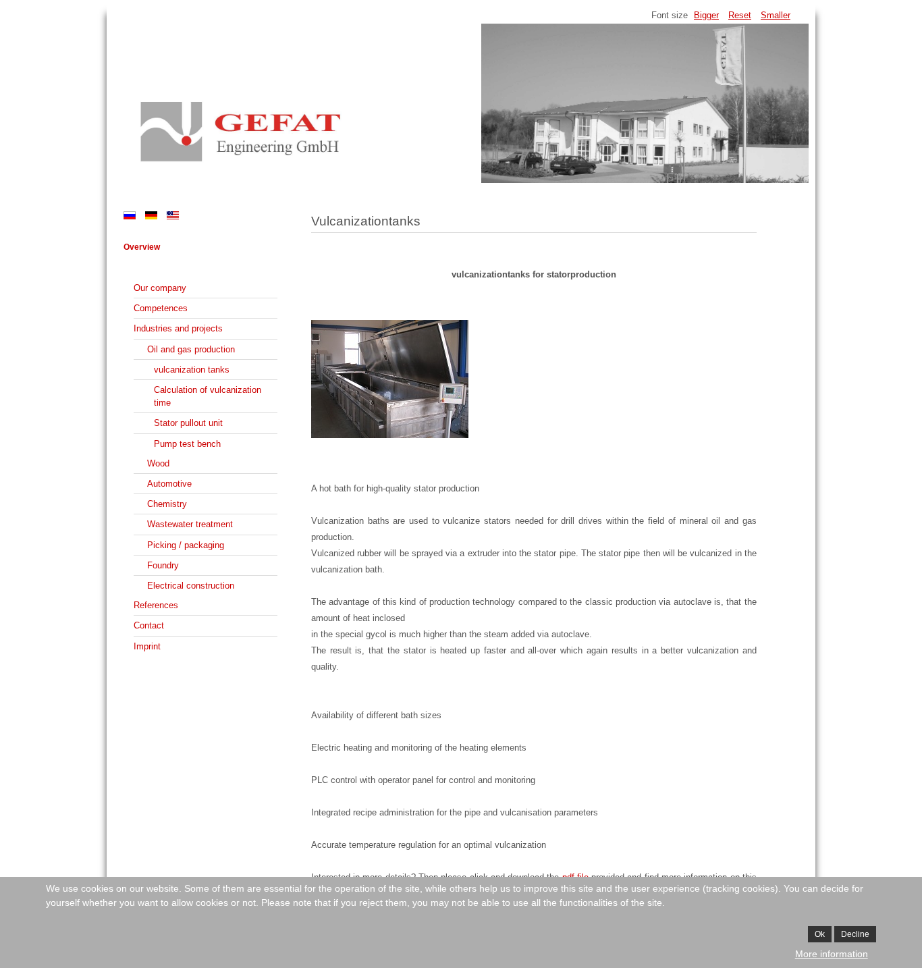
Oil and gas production (191, 349)
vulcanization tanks (191, 370)
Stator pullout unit (188, 423)
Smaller (775, 15)
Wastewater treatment (190, 524)
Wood (158, 463)
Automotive (169, 484)
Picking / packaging (185, 545)
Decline (855, 934)
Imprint (147, 646)
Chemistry (167, 504)
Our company (160, 288)
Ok (820, 934)
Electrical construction (190, 586)
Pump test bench (187, 444)
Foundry (163, 565)
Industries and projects (178, 328)
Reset (739, 15)
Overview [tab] (142, 247)
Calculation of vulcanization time (207, 396)
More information (831, 953)
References (156, 605)
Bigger (706, 15)
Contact (149, 625)
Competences (161, 308)
